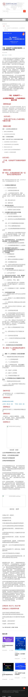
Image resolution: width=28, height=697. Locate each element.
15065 (24, 658)
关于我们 (4, 696)
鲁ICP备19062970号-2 (7, 691)
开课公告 (3, 643)
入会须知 (9, 696)
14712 (12, 679)
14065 (12, 650)
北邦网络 (17, 692)
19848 (24, 677)
